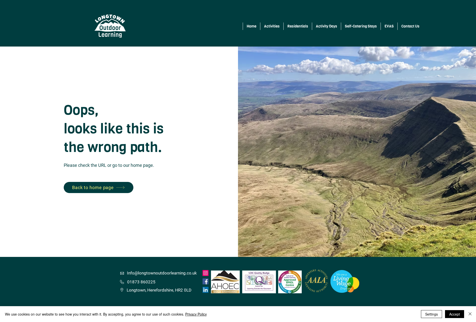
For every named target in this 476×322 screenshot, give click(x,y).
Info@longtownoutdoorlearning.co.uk (162, 273)
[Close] (470, 314)
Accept (454, 314)
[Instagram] (205, 273)
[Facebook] (205, 281)
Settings (431, 314)
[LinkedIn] (205, 290)
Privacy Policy (196, 314)
